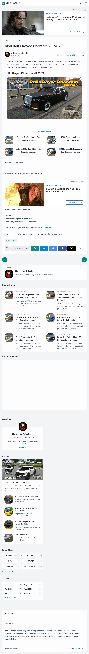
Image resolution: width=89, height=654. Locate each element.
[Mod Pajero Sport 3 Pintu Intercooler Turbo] (8, 528)
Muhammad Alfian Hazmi (26, 271)
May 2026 (8, 589)
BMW (10, 561)
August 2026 (9, 585)
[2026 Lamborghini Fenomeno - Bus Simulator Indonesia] (51, 156)
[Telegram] (44, 248)
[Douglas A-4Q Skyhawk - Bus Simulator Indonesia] (9, 144)
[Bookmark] (7, 249)
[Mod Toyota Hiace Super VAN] (8, 503)
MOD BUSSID (11, 240)
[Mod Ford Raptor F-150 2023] (22, 479)
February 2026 (10, 593)
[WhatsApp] (35, 248)
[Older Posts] (4, 259)
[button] (77, 55)
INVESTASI (9, 566)
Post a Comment (21, 248)
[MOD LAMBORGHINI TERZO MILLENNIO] (8, 515)
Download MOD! (44, 228)
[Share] (80, 248)
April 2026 (28, 589)
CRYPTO (31, 561)
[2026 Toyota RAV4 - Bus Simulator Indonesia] (51, 144)
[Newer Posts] (84, 259)
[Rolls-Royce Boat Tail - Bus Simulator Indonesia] (50, 321)
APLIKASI (8, 556)
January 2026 (29, 593)
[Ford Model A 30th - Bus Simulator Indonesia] (9, 341)
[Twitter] (71, 248)
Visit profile (23, 447)
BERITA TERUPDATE (29, 556)
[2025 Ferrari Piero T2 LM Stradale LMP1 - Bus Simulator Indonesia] (50, 299)
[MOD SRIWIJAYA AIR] (8, 541)
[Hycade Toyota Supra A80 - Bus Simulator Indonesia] (9, 321)
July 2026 (28, 585)
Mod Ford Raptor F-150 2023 (17, 482)
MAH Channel (11, 3)
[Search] (81, 3)
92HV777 (33, 219)
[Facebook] (62, 248)
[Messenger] (53, 248)
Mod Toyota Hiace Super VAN (26, 496)
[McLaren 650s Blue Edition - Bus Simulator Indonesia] (9, 156)
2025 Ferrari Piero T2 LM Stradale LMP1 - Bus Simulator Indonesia (70, 297)
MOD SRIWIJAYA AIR (23, 535)
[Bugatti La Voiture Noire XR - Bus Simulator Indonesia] (50, 341)
